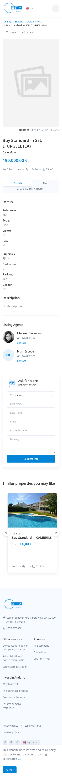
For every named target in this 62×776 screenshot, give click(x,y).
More (20, 759)
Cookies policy (11, 732)
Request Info (31, 458)
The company (41, 645)
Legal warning (33, 725)
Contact (21, 342)
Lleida (30, 21)
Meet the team (42, 659)
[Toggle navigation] (55, 8)
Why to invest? (11, 684)
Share (30, 32)
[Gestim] (13, 8)
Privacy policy (10, 725)
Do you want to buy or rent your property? (15, 647)
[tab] (18, 183)
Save (13, 32)
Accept (9, 770)
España (19, 21)
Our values (40, 652)
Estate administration (15, 666)
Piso (39, 21)
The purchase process (15, 690)
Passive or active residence (12, 705)
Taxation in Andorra (14, 697)
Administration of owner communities (14, 658)
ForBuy (7, 21)
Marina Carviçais (29, 333)
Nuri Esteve (25, 351)
